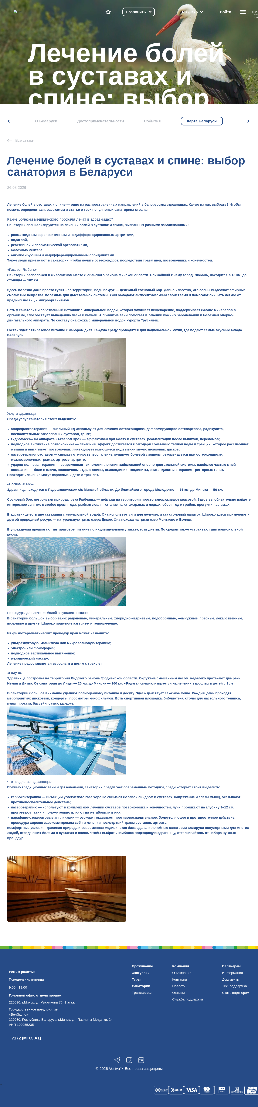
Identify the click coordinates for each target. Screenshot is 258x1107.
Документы (230, 979)
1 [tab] (129, 925)
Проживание (142, 966)
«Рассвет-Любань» (22, 269)
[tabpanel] (66, 889)
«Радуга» (14, 673)
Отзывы (178, 993)
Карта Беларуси (202, 121)
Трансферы (141, 993)
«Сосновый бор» (20, 484)
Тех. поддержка (234, 986)
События (152, 121)
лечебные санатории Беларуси (177, 828)
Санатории (141, 986)
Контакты (179, 979)
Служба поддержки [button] (187, 999)
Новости (178, 986)
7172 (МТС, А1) (26, 1038)
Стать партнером (235, 993)
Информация (232, 973)
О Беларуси (46, 121)
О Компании (181, 973)
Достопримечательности (100, 121)
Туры (136, 979)
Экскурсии (141, 973)
